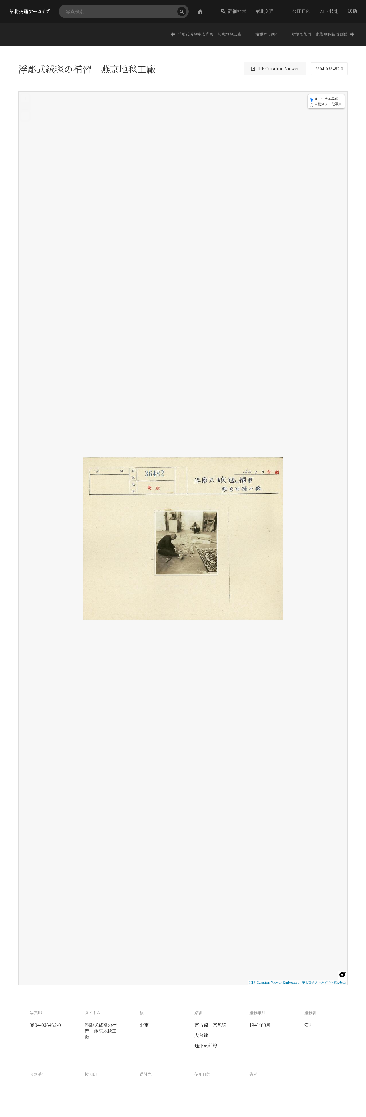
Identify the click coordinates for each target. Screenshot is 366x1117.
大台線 (201, 1035)
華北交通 (264, 11)
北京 (144, 1025)
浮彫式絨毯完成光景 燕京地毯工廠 (209, 34)
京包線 (219, 1025)
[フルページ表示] (25, 116)
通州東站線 (205, 1045)
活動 (352, 11)
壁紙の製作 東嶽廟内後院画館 (320, 34)
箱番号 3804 (266, 34)
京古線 (201, 1025)
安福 (308, 1025)
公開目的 (301, 11)
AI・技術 (329, 11)
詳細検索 (237, 11)
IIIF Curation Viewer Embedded (274, 982)
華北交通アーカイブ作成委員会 (324, 982)
